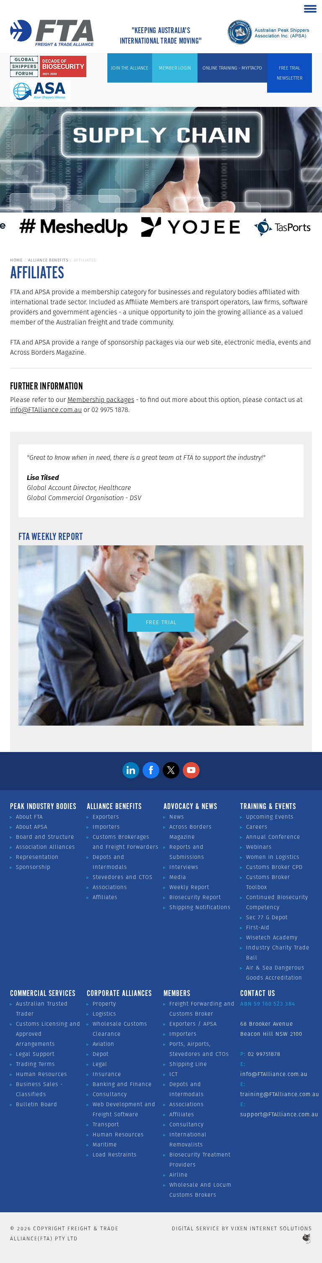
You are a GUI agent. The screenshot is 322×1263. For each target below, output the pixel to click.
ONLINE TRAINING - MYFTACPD (232, 68)
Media (177, 877)
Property (104, 1004)
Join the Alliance (129, 68)
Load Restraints (115, 1155)
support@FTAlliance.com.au (279, 1114)
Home (16, 260)
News (176, 817)
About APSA (31, 827)
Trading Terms (35, 1064)
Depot (101, 1054)
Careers (256, 827)
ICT (173, 1074)
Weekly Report (189, 887)
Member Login (175, 68)
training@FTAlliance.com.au (279, 1094)
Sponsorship (33, 867)
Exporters (106, 817)
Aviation (103, 1044)
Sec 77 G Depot (267, 917)
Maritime (105, 1145)
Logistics (104, 1014)
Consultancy (110, 1094)
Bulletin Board (36, 1104)
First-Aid (258, 927)
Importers (106, 827)
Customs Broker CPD (274, 867)
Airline (178, 1175)
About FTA (29, 817)
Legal (100, 1064)
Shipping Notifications (200, 907)
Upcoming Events (269, 817)
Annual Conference (273, 837)
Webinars (259, 847)
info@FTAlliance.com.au (46, 410)
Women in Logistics (272, 857)
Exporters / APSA (193, 1024)
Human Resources (41, 1074)
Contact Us (257, 994)
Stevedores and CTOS (123, 877)
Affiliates (105, 897)
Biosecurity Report (195, 897)
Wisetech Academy (272, 937)
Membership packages (101, 400)
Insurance (107, 1074)
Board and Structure (45, 837)
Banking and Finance (122, 1084)
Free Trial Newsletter (289, 73)
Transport (106, 1124)
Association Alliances (45, 847)
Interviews (183, 867)
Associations (110, 887)
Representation (37, 857)
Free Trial (161, 622)
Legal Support (35, 1054)
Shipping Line (188, 1064)
